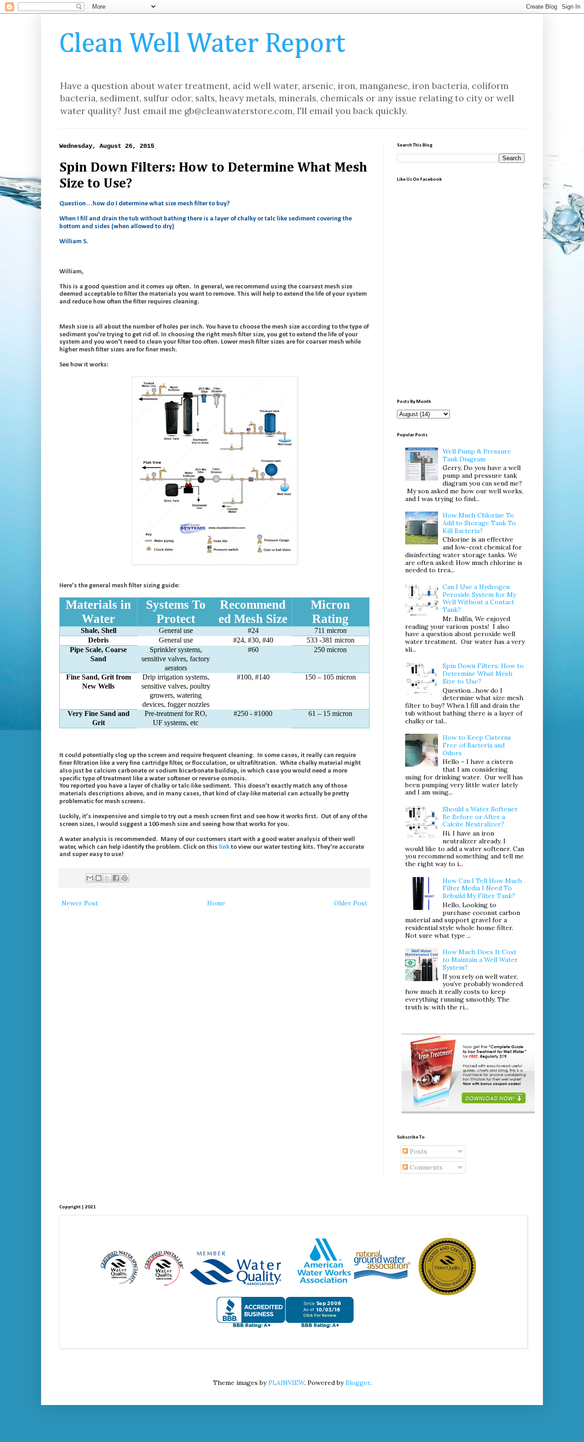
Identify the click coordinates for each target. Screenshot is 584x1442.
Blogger (357, 1383)
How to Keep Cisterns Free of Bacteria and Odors (477, 745)
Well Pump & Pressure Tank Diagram (477, 455)
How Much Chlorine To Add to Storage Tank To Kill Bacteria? (479, 523)
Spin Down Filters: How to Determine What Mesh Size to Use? (483, 673)
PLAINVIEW (286, 1383)
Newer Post (80, 903)
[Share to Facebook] (115, 878)
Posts (417, 1151)
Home (216, 903)
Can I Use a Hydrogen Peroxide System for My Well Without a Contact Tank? (479, 598)
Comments (425, 1167)
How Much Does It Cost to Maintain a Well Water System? (480, 960)
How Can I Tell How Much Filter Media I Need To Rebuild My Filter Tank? (482, 888)
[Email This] (89, 878)
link (224, 847)
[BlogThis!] (98, 878)
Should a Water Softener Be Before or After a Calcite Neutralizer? (480, 817)
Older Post (350, 903)
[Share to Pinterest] (124, 878)
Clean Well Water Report (202, 44)
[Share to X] (107, 878)
